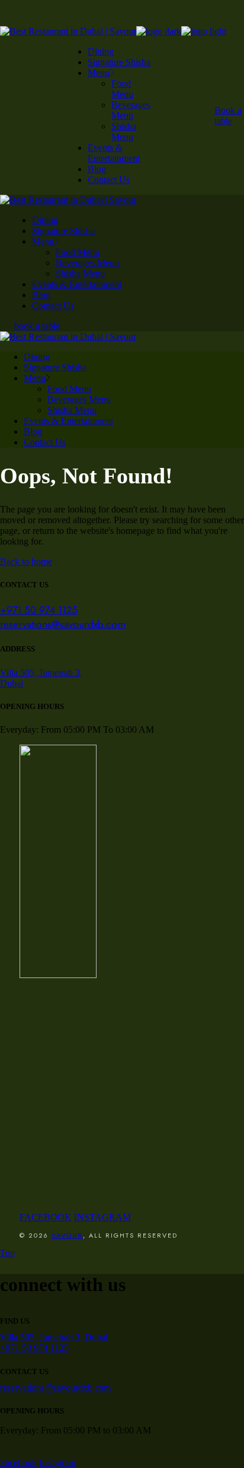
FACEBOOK (46, 1217)
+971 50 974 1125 (39, 610)
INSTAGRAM (102, 1217)
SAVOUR (67, 1235)
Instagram (57, 1462)
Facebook (18, 1462)
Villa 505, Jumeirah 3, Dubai (54, 1337)
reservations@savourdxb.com (63, 624)
